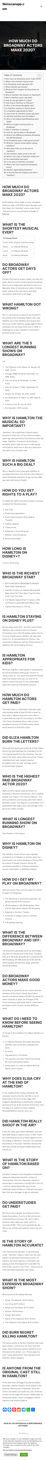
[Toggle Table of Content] (38, 76)
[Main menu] (41, 6)
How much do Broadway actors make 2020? (23, 79)
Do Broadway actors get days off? (19, 84)
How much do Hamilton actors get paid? (22, 114)
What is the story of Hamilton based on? (23, 156)
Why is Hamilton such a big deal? (18, 98)
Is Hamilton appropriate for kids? (19, 111)
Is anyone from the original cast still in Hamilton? (22, 173)
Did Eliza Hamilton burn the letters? (20, 116)
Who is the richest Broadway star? (20, 106)
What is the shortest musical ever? (19, 81)
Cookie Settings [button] (11, 1455)
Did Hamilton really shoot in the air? (21, 154)
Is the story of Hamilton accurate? (20, 162)
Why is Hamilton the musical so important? (23, 95)
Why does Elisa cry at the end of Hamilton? (20, 149)
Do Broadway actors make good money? (23, 140)
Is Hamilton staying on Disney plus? (20, 108)
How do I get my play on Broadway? (21, 132)
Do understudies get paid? (17, 159)
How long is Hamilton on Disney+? (20, 103)
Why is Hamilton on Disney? (17, 130)
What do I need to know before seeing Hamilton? (21, 144)
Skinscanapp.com (13, 6)
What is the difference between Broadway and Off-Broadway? (23, 136)
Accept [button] (23, 1455)
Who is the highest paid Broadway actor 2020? (22, 120)
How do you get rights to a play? (19, 100)
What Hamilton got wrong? (16, 87)
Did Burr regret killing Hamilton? (19, 170)
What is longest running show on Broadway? (19, 125)
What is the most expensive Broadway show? (21, 166)
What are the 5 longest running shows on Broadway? (22, 90)
